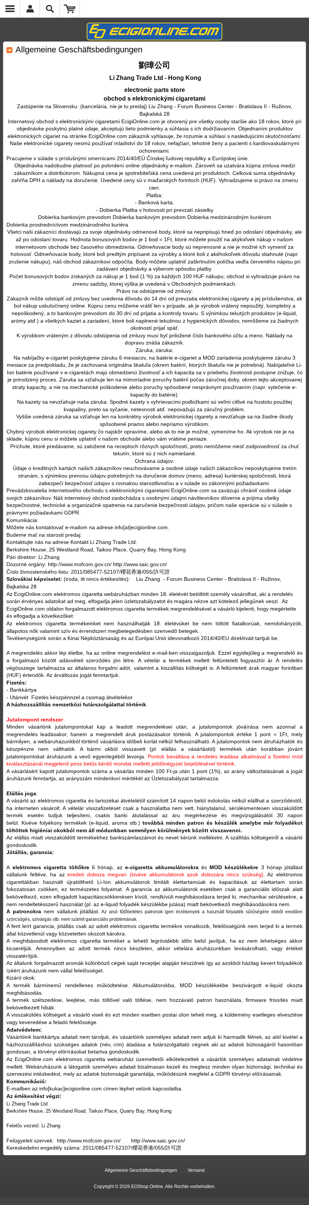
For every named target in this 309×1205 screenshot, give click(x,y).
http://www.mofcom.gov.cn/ (89, 1141)
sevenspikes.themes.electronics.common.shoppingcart (70, 8)
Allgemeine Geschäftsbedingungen (141, 1170)
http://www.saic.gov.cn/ (158, 1141)
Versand (196, 1170)
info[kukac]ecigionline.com (70, 1089)
